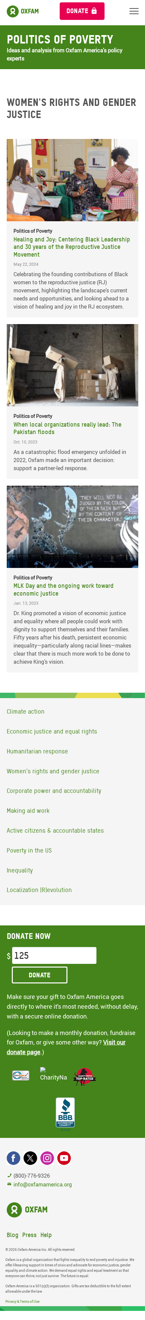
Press (29, 1234)
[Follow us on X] (30, 1158)
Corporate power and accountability (54, 790)
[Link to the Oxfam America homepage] (26, 12)
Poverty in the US (29, 850)
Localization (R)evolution (39, 889)
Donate (77, 11)
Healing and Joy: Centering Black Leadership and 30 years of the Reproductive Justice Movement (71, 247)
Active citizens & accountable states (55, 830)
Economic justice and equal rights (52, 731)
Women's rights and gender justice (53, 771)
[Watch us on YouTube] (64, 1158)
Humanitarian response (37, 751)
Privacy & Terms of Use (22, 1301)
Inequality (20, 870)
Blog (13, 1234)
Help (46, 1234)
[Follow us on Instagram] (47, 1158)
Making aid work (28, 810)
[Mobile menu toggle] (134, 11)
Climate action (26, 711)
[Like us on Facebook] (13, 1158)
